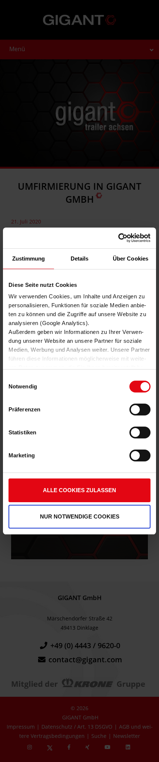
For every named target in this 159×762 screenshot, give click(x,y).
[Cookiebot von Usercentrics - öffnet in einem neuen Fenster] (118, 238)
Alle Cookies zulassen (79, 490)
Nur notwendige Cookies (79, 516)
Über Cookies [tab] (130, 258)
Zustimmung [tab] (28, 258)
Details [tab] (80, 258)
